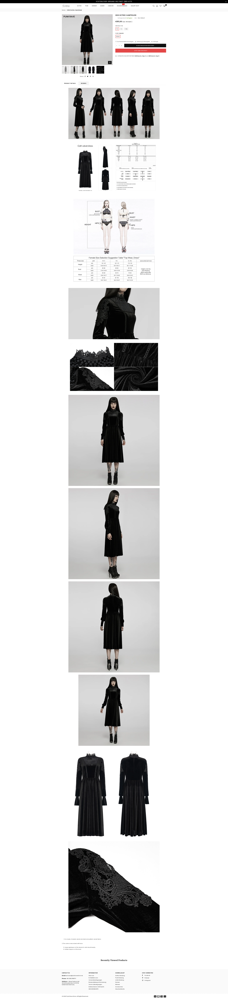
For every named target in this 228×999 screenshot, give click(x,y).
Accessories (119, 987)
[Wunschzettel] (160, 6)
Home (63, 10)
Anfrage (155, 41)
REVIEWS (83, 83)
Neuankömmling (122, 5)
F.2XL (126, 29)
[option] (87, 39)
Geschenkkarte (120, 989)
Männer (94, 6)
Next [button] (111, 39)
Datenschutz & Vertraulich (96, 987)
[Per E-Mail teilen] (93, 76)
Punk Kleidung (119, 978)
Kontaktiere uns (93, 978)
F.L (121, 29)
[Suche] (153, 6)
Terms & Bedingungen (95, 984)
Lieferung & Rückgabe (143, 41)
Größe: (119, 26)
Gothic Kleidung (120, 975)
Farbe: (119, 33)
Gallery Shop (135, 6)
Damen (102, 6)
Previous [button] (63, 39)
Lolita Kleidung (119, 980)
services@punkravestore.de (74, 975)
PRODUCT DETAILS (70, 83)
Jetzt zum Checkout (140, 50)
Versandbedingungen (95, 980)
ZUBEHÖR (110, 6)
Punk (86, 6)
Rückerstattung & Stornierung (97, 982)
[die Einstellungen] (157, 6)
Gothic (79, 6)
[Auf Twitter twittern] (88, 76)
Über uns (91, 975)
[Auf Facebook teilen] (85, 76)
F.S (117, 29)
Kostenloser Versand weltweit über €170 (114, 1)
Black (118, 36)
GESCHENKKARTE (93, 989)
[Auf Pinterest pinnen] (90, 76)
